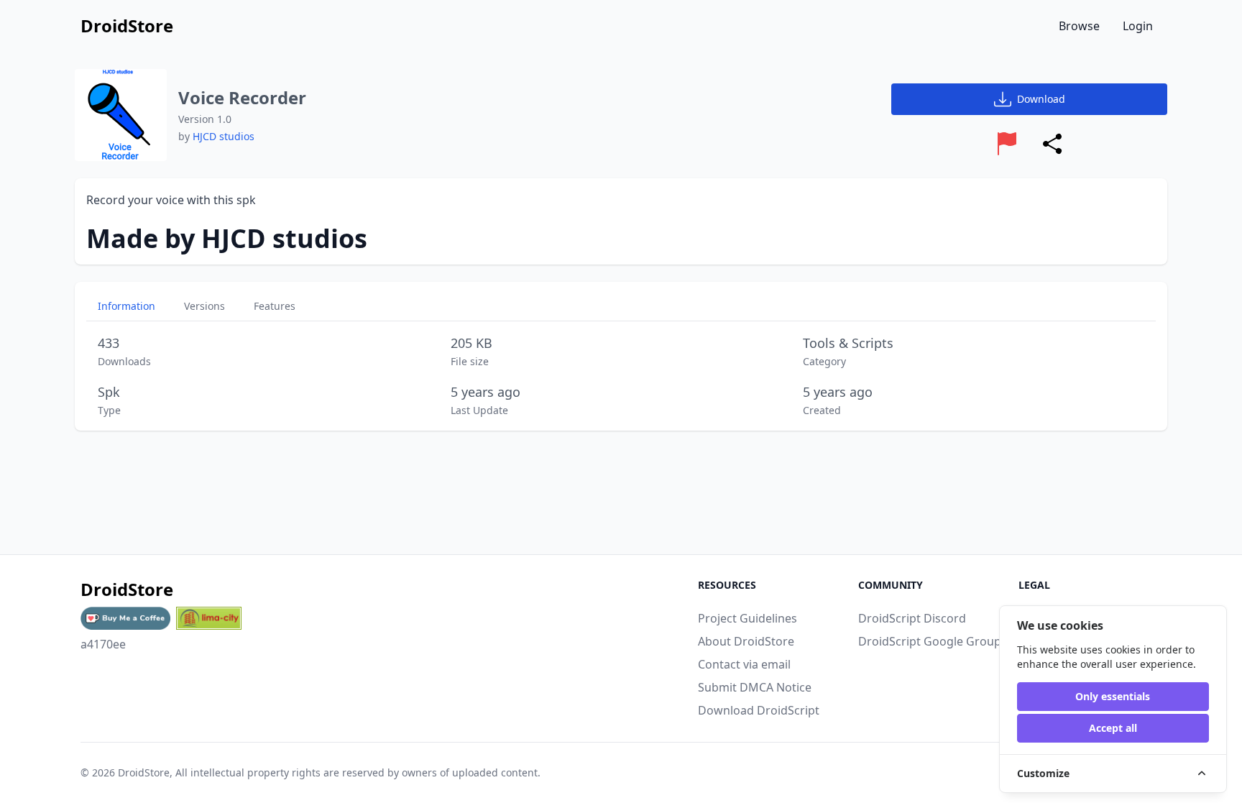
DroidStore (144, 772)
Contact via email (744, 664)
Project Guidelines (747, 618)
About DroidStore (746, 641)
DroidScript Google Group (929, 641)
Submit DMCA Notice (754, 687)
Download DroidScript (758, 710)
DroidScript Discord (912, 618)
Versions (204, 306)
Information (126, 306)
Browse (1079, 26)
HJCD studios (223, 136)
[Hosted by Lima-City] (209, 618)
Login (1138, 26)
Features (274, 306)
